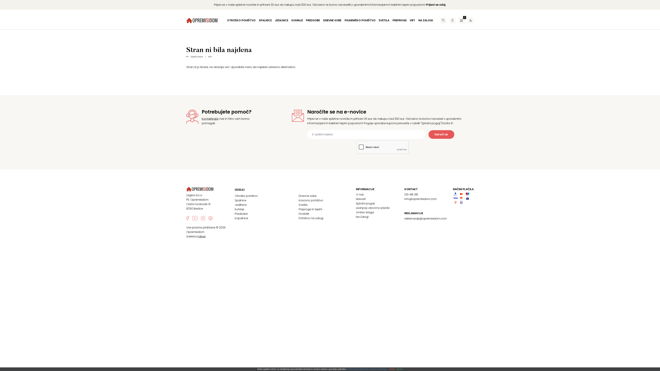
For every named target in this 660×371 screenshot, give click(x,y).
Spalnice (265, 20)
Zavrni (392, 369)
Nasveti (361, 199)
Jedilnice (281, 20)
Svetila (384, 20)
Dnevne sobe (332, 20)
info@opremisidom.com (420, 199)
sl (470, 21)
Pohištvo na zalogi (311, 218)
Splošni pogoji (365, 203)
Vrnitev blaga (365, 212)
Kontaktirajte (210, 119)
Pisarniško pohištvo (360, 20)
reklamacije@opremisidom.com (425, 219)
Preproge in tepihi (310, 209)
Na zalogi (425, 20)
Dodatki (304, 214)
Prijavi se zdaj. (436, 5)
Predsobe (313, 20)
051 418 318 (411, 194)
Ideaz (202, 236)
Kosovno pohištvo (311, 200)
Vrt (412, 20)
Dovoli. (400, 369)
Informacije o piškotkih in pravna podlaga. (367, 369)
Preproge (400, 20)
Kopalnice (241, 218)
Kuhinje (297, 20)
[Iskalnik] (443, 21)
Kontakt (411, 189)
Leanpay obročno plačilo (373, 208)
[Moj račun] (452, 21)
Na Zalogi (362, 217)
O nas (360, 194)
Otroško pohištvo (241, 20)
